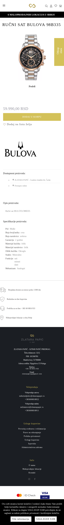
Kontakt (32, 473)
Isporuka (32, 444)
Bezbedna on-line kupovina (17, 299)
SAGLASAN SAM (45, 519)
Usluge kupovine (32, 440)
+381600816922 (32, 399)
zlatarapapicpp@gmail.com (32, 374)
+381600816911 (32, 410)
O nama (32, 465)
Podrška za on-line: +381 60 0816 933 (21, 308)
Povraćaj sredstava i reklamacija (32, 429)
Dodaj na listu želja (19, 124)
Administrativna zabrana (32, 447)
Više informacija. (21, 519)
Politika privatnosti (32, 436)
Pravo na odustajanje (32, 432)
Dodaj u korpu (31, 117)
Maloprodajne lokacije (32, 469)
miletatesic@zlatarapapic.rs (32, 407)
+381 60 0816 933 (32, 369)
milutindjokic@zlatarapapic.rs (32, 396)
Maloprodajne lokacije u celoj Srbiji (19, 318)
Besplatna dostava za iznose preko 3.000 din (24, 290)
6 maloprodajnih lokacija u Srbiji (31, 14)
